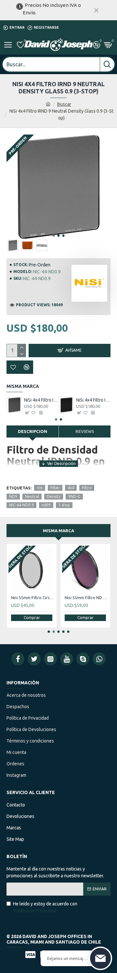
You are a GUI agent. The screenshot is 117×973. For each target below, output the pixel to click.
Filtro (87, 488)
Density (53, 496)
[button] (54, 235)
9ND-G (74, 496)
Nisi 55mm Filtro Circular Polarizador (33, 597)
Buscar (64, 104)
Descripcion (32, 431)
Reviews (84, 431)
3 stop (64, 505)
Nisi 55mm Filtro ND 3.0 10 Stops (87, 597)
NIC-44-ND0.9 (21, 505)
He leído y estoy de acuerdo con (45, 907)
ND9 (13, 496)
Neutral (32, 496)
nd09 (46, 505)
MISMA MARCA (58, 530)
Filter (55, 488)
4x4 (71, 488)
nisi (40, 488)
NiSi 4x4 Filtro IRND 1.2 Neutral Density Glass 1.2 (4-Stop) (41, 400)
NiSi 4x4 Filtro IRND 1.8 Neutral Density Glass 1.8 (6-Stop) (93, 400)
